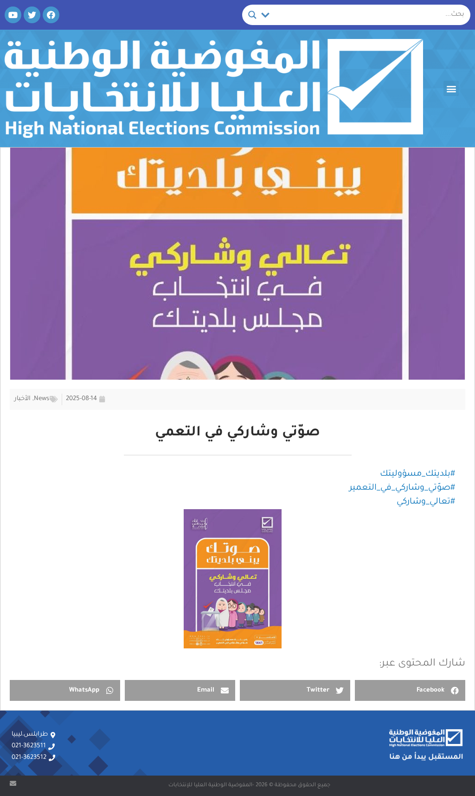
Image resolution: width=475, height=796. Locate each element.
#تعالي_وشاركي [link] (426, 502)
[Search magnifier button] (252, 14)
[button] (451, 88)
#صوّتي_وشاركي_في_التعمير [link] (402, 488)
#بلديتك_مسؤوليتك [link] (417, 474)
